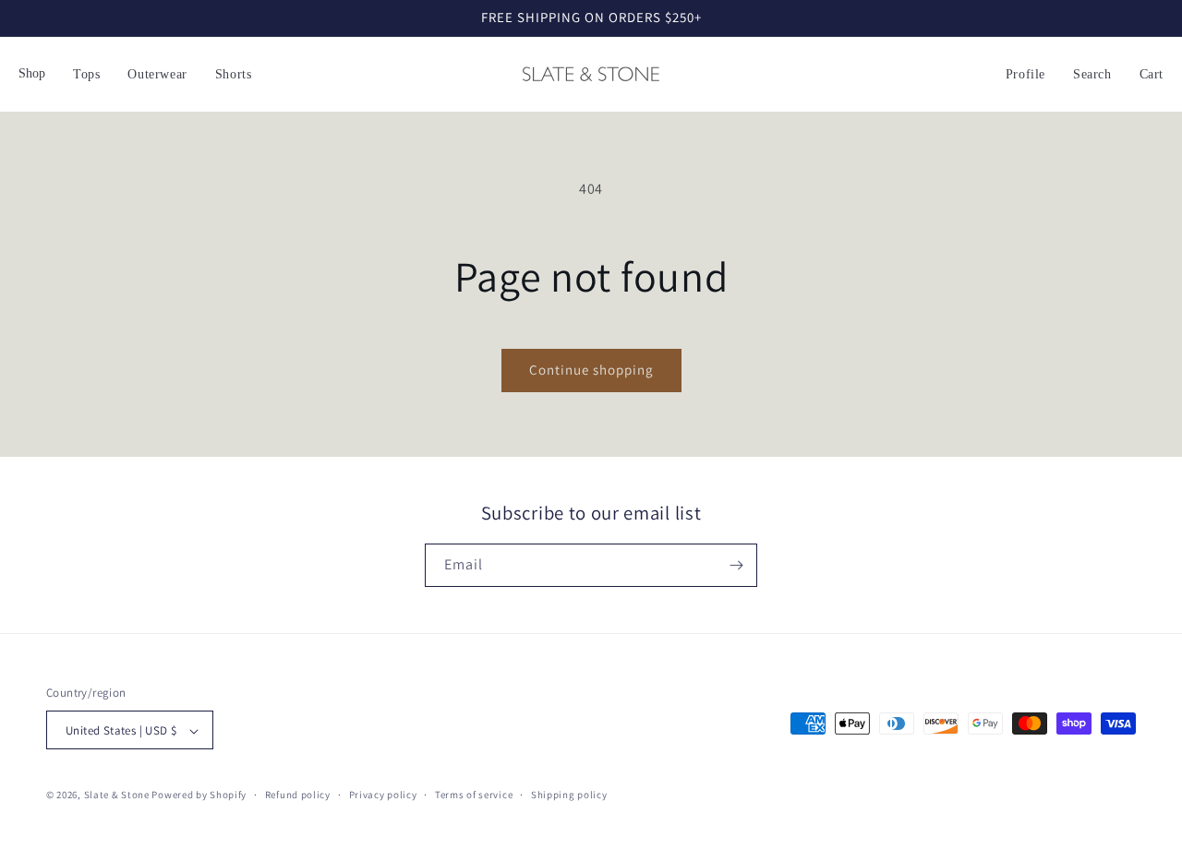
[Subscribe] (736, 565)
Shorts (233, 74)
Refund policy (298, 794)
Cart (1152, 74)
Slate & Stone (117, 795)
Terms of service (474, 794)
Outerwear (157, 74)
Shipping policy (569, 794)
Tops (86, 74)
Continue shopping (591, 369)
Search (1092, 74)
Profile (1025, 74)
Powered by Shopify (199, 795)
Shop (31, 73)
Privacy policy (383, 794)
